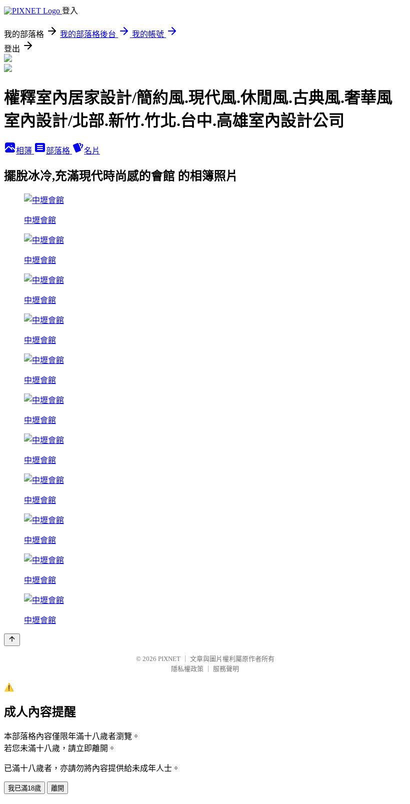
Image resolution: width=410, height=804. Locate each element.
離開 (57, 788)
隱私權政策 (187, 668)
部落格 (59, 150)
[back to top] (12, 640)
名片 (92, 150)
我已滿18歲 (24, 788)
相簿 (25, 150)
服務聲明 (226, 668)
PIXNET (169, 658)
